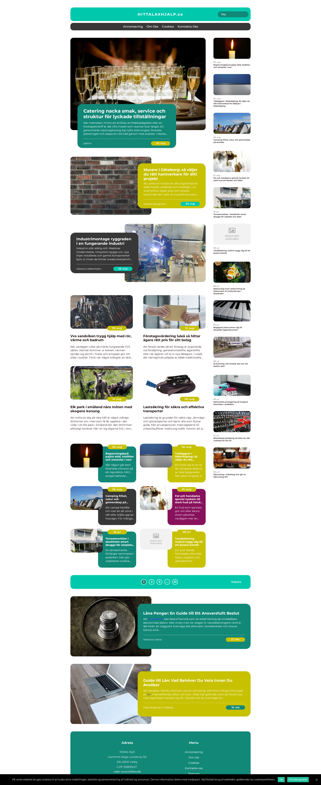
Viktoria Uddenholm (88, 268)
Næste (236, 582)
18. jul (117, 532)
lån (149, 694)
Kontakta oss (188, 26)
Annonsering (133, 26)
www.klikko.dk (131, 771)
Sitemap (194, 773)
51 (175, 582)
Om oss (152, 26)
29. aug (122, 268)
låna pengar (155, 619)
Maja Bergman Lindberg (158, 707)
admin (87, 143)
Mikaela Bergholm (155, 203)
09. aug (190, 399)
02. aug (187, 447)
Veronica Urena (152, 639)
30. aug (160, 143)
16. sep (235, 707)
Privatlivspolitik (298, 779)
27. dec (235, 639)
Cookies (168, 26)
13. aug (116, 399)
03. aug (117, 447)
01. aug (186, 489)
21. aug (189, 328)
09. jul (187, 532)
